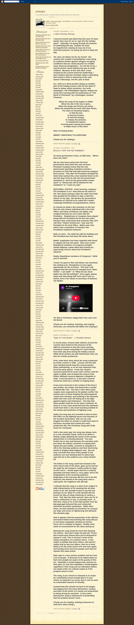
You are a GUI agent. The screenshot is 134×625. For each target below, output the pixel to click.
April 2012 (38, 234)
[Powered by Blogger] (40, 489)
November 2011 (40, 223)
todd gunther (56, 21)
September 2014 (40, 296)
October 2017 (39, 376)
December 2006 (40, 98)
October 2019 (39, 428)
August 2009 (39, 167)
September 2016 (40, 348)
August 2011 (39, 219)
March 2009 (39, 156)
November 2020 (40, 456)
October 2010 (39, 197)
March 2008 (39, 130)
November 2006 (40, 96)
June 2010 (38, 188)
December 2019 (40, 432)
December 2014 (40, 303)
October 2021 (39, 477)
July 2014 (38, 292)
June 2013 (38, 264)
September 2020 (40, 452)
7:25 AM (68, 330)
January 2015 (39, 305)
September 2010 (40, 195)
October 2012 (39, 247)
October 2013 (39, 272)
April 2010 (38, 184)
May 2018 (38, 391)
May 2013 (38, 262)
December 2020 (40, 458)
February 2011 (39, 206)
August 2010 (39, 193)
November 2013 (40, 275)
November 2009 (40, 173)
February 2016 (39, 333)
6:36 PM (68, 608)
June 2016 (38, 342)
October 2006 (39, 93)
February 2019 (39, 411)
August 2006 (39, 89)
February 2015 (39, 307)
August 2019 (39, 423)
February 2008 (39, 128)
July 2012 (38, 240)
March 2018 (39, 387)
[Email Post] (78, 143)
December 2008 (40, 149)
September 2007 (40, 117)
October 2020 (39, 454)
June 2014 (38, 290)
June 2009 (38, 162)
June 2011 (38, 214)
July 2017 (38, 370)
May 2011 (38, 212)
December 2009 (40, 175)
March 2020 (39, 439)
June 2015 (38, 316)
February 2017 (39, 359)
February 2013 (39, 255)
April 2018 (38, 389)
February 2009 (39, 154)
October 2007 (39, 119)
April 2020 (38, 441)
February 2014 (39, 281)
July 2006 (38, 87)
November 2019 (40, 430)
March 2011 (39, 208)
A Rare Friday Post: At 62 (42, 60)
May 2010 (38, 186)
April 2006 (38, 80)
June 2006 (38, 85)
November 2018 (40, 404)
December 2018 (40, 406)
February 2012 (39, 229)
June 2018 (38, 393)
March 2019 (39, 413)
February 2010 (39, 180)
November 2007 (40, 121)
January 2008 (39, 126)
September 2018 (40, 400)
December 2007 (40, 124)
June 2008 (38, 137)
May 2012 (38, 236)
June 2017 (38, 367)
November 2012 (40, 249)
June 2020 (38, 445)
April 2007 (38, 106)
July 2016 (38, 344)
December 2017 (40, 380)
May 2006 (38, 83)
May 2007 (38, 109)
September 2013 (40, 270)
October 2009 (39, 171)
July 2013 (38, 266)
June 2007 (38, 111)
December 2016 (40, 354)
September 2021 (40, 475)
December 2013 (40, 277)
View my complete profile (51, 25)
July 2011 (38, 216)
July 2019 (38, 421)
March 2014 (39, 283)
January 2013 (39, 253)
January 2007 (39, 100)
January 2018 (39, 382)
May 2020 (38, 443)
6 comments (74, 608)
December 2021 (40, 482)
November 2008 (40, 147)
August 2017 (39, 372)
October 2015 (39, 324)
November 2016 (40, 352)
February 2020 (39, 436)
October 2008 (39, 145)
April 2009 (38, 158)
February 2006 (39, 76)
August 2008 (39, 141)
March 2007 (39, 104)
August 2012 (39, 242)
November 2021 (40, 480)
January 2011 (39, 203)
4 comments (74, 143)
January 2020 (39, 434)
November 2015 (40, 326)
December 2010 (40, 201)
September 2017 (40, 374)
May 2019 (38, 417)
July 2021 (38, 471)
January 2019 (39, 408)
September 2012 (40, 244)
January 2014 (39, 279)
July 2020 (38, 447)
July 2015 (38, 318)
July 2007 (38, 113)
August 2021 (39, 473)
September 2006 (40, 91)
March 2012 (39, 231)
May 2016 (38, 339)
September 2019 (40, 426)
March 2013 (39, 257)
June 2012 (38, 238)
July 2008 (38, 139)
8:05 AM (68, 143)
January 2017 (39, 357)
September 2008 (40, 143)
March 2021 (39, 464)
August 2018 (39, 398)
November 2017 (40, 378)
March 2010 (39, 182)
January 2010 (39, 178)
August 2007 (39, 115)
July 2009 (38, 165)
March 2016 (39, 335)
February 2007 (39, 102)
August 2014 (39, 294)
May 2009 (38, 160)
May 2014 (38, 288)
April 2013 (38, 260)
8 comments (74, 330)
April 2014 (38, 285)
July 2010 (38, 190)
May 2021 (38, 469)
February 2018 (39, 385)
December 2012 (40, 251)
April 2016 (38, 337)
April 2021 (38, 467)
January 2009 (39, 152)
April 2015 (38, 311)
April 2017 (38, 363)
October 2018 (39, 402)
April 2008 (38, 132)
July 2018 (38, 395)
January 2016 (39, 331)
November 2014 (40, 301)
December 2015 (40, 329)
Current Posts (39, 484)
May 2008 (38, 134)
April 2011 (38, 210)
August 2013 (39, 268)
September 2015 (40, 322)
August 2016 (39, 346)
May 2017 (38, 365)
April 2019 (38, 415)
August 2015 (39, 320)
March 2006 (39, 78)
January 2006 (39, 74)
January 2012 (39, 227)
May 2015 (38, 313)
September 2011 (40, 221)
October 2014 (39, 298)
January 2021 (39, 460)
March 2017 (39, 361)
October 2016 (39, 350)
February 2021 (39, 462)
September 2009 (40, 169)
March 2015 (39, 309)
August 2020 (39, 449)
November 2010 (40, 199)
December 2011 (40, 225)
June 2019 (38, 419)
